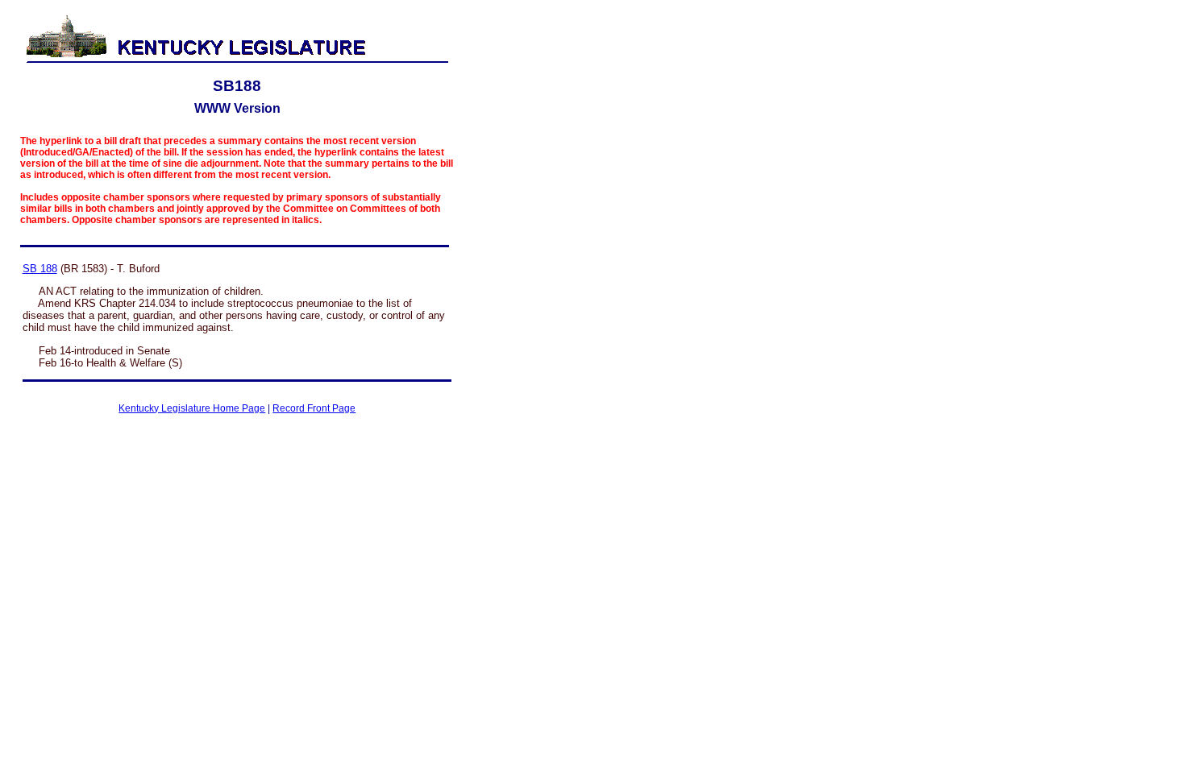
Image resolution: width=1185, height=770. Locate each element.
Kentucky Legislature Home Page (191, 408)
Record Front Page (314, 408)
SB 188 (40, 269)
